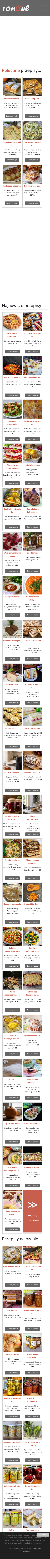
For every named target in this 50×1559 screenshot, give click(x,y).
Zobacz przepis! (12, 116)
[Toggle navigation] (44, 7)
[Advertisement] (25, 40)
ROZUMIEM (43, 1535)
